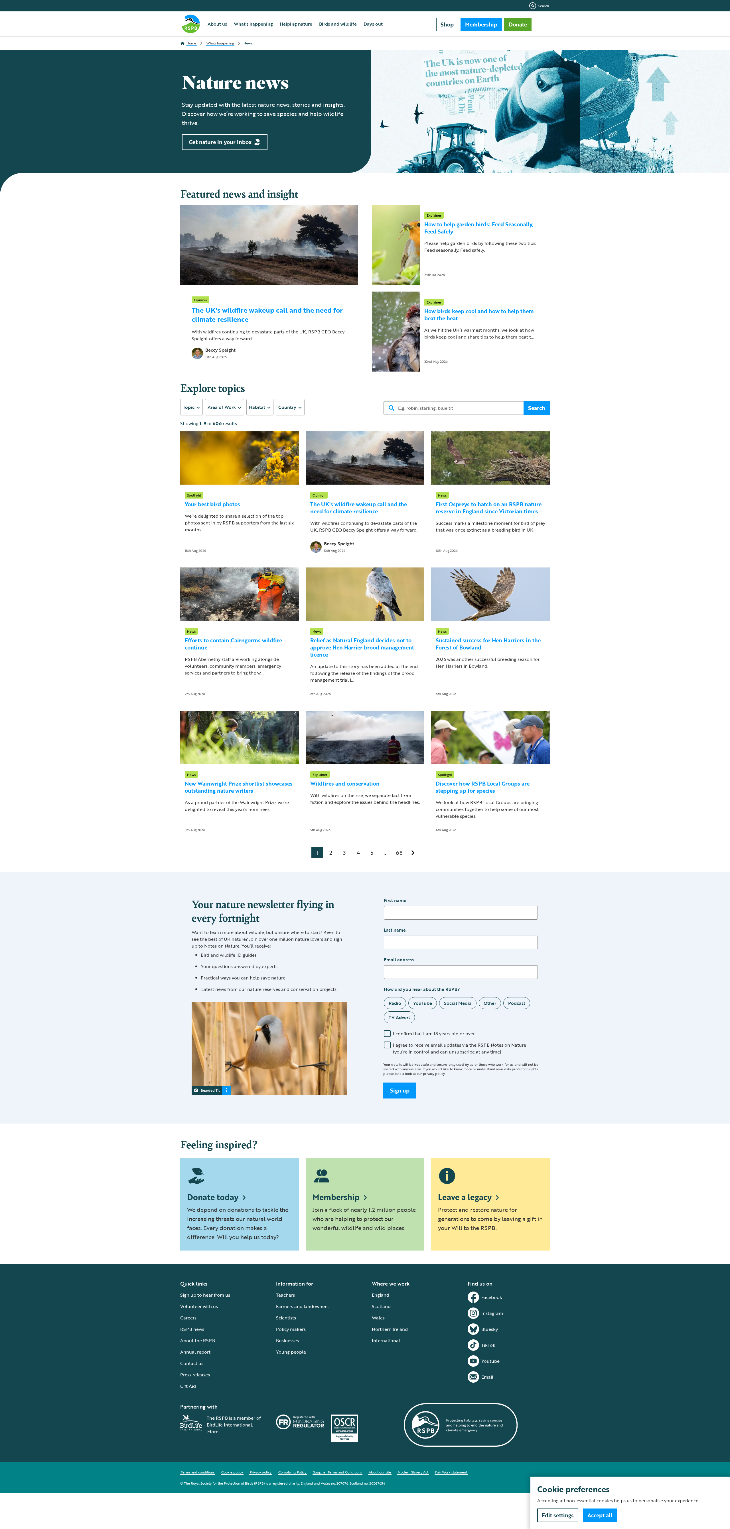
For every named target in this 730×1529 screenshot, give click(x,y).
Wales (378, 1317)
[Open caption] (226, 1090)
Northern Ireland (390, 1329)
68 (399, 852)
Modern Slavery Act (413, 1472)
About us (217, 24)
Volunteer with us (199, 1306)
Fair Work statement (451, 1472)
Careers (188, 1317)
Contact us (191, 1363)
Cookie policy (232, 1472)
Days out (373, 24)
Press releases (195, 1374)
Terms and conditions (197, 1472)
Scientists (286, 1317)
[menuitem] (217, 23)
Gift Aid (188, 1386)
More (212, 1431)
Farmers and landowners (302, 1306)
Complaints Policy (292, 1472)
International (386, 1340)
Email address (399, 959)
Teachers (285, 1295)
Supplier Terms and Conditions (337, 1472)
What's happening (253, 24)
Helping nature (296, 24)
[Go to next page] (413, 852)
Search (543, 5)
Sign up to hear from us (205, 1295)
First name (395, 900)
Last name (395, 930)
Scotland (381, 1306)
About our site (380, 1472)
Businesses (287, 1340)
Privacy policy (260, 1472)
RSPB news (192, 1329)
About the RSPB (197, 1340)
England (380, 1295)
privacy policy (434, 1073)
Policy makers (291, 1329)
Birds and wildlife (338, 24)
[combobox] (191, 407)
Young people (291, 1351)
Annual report (195, 1351)
